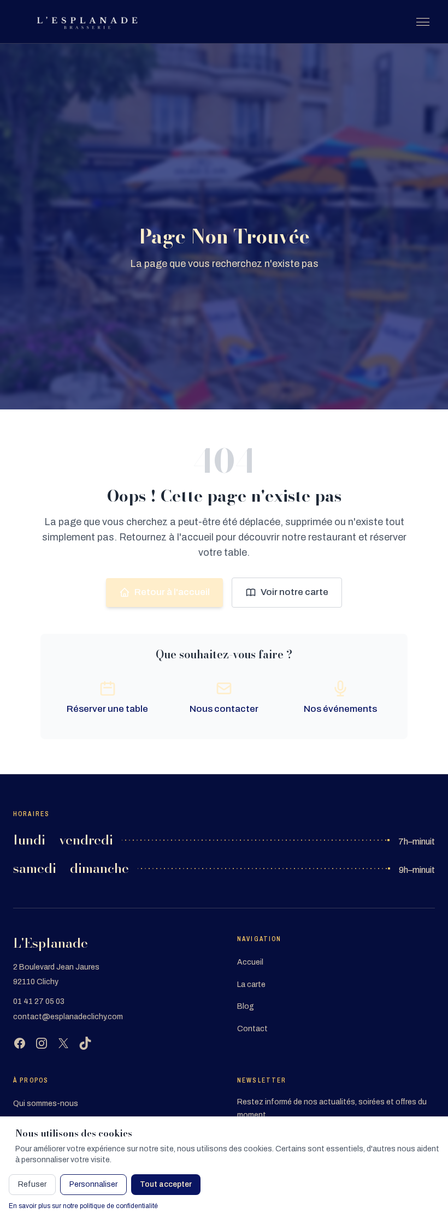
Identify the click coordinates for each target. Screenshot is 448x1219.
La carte (251, 984)
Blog (245, 1006)
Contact (252, 1029)
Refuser (32, 1184)
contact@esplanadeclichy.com (68, 1017)
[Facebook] (20, 1043)
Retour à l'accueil (172, 592)
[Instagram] (41, 1043)
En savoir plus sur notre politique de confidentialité (83, 1206)
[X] (63, 1043)
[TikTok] (85, 1043)
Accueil (250, 962)
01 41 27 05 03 (38, 1001)
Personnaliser (93, 1184)
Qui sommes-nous (45, 1103)
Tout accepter (166, 1184)
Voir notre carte (294, 592)
